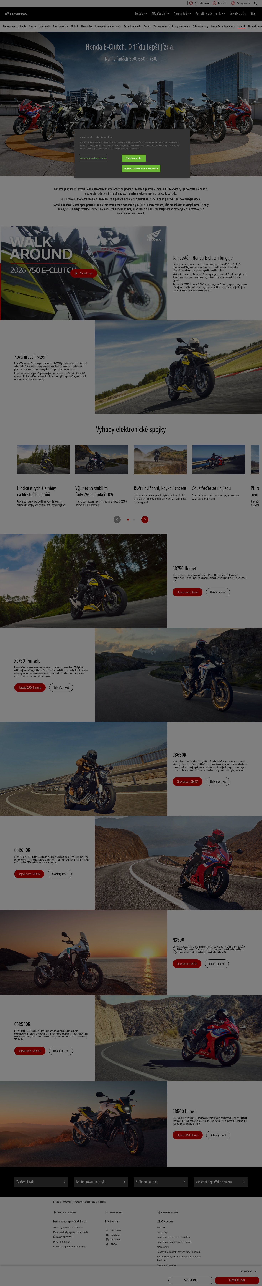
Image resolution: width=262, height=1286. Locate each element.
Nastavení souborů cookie (93, 158)
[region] (132, 153)
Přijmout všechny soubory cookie (141, 168)
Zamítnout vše (133, 158)
